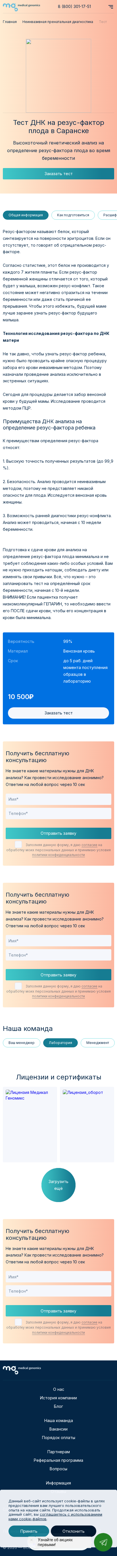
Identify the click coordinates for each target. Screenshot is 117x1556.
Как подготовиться (73, 215)
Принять (28, 1531)
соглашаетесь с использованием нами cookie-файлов (55, 1516)
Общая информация (26, 215)
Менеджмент (97, 1043)
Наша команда (58, 1420)
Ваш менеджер (22, 1043)
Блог (58, 1406)
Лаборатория (60, 1043)
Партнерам (58, 1451)
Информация (58, 1482)
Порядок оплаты (58, 1437)
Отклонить (73, 1531)
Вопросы (58, 1468)
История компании (58, 1397)
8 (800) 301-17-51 (74, 6)
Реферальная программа (58, 1460)
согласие (89, 845)
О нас (58, 1389)
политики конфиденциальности (58, 855)
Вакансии (58, 1429)
